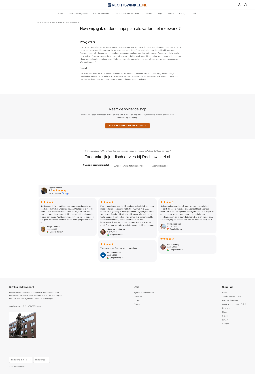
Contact (194, 13)
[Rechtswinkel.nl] (127, 5)
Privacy (182, 13)
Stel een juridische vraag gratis (127, 125)
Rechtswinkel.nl (19, 366)
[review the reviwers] (48, 231)
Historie (171, 13)
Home (60, 13)
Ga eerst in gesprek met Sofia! (96, 165)
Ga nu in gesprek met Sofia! (127, 13)
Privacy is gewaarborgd (127, 118)
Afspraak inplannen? (101, 13)
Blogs (160, 13)
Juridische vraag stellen (78, 13)
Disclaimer (138, 296)
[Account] (239, 4)
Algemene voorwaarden (144, 292)
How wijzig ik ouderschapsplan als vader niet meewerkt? (61, 22)
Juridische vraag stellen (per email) (129, 166)
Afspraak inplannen (160, 166)
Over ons (148, 13)
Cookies (137, 300)
